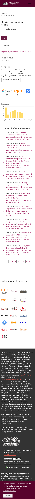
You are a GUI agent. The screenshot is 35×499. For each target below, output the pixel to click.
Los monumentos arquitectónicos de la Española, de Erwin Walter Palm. (18, 159)
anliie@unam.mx (26, 375)
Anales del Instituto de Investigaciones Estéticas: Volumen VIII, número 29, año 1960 (19, 137)
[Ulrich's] (13, 329)
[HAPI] (13, 322)
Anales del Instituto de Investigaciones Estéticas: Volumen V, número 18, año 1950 (19, 187)
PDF (4, 38)
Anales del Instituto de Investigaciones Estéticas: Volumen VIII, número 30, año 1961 (19, 226)
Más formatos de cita (10, 80)
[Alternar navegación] (29, 3)
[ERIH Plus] (23, 315)
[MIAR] (23, 322)
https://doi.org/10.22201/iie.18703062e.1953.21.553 (16, 52)
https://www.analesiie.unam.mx (12, 379)
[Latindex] (4, 309)
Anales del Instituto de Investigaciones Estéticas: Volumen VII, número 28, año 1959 (18, 239)
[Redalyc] (23, 300)
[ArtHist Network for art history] (4, 315)
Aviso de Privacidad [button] (9, 491)
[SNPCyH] (13, 291)
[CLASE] (23, 309)
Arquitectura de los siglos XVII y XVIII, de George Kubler (19, 235)
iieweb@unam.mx (10, 455)
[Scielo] (13, 300)
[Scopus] (4, 300)
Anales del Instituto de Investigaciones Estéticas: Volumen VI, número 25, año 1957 (19, 150)
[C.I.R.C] (4, 336)
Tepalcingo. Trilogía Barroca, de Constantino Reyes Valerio (17, 222)
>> (30, 261)
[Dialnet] (13, 315)
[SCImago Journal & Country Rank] (17, 467)
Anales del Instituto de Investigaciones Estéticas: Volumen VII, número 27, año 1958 (18, 165)
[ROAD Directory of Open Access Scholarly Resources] (4, 329)
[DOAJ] (4, 291)
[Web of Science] (23, 291)
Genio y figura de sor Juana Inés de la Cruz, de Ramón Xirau (18, 248)
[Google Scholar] (4, 322)
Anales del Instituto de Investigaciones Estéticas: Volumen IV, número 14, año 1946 (19, 200)
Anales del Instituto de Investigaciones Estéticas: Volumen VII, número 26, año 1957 (19, 176)
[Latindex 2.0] (13, 309)
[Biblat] (23, 329)
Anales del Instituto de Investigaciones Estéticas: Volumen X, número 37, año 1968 (19, 252)
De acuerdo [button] (7, 495)
